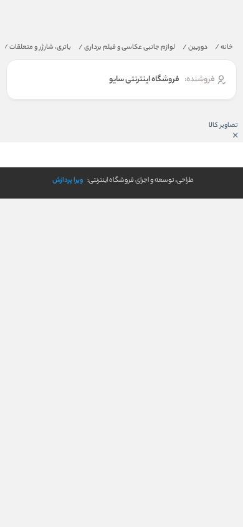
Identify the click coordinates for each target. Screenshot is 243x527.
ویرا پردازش (67, 180)
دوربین (195, 47)
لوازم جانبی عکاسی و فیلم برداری (127, 47)
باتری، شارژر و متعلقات (37, 47)
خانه (224, 47)
